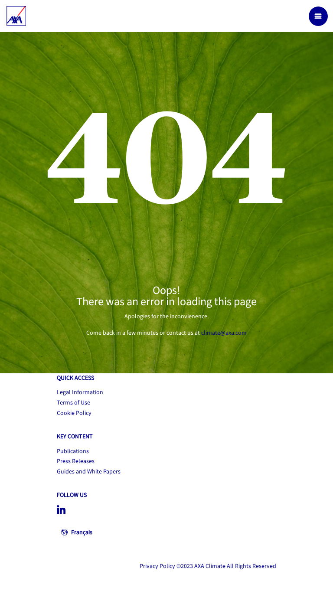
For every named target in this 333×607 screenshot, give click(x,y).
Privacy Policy (157, 566)
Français (81, 532)
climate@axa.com (224, 333)
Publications (73, 451)
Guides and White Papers (89, 471)
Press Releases (76, 461)
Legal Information (80, 392)
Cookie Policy (74, 413)
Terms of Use (73, 402)
